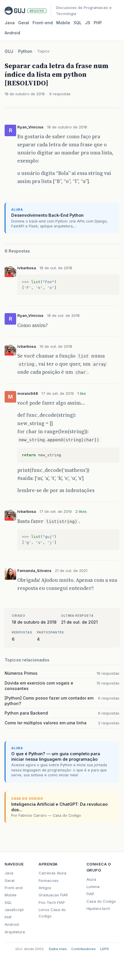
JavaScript (14, 909)
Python (25, 51)
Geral (23, 22)
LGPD (104, 949)
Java (10, 22)
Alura (91, 879)
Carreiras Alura (52, 873)
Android (12, 32)
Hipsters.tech (98, 908)
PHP (98, 22)
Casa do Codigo (101, 901)
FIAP (90, 893)
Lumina (93, 886)
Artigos (45, 887)
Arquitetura (15, 932)
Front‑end (43, 22)
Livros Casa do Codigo (52, 912)
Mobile (63, 22)
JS (87, 22)
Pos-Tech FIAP (52, 902)
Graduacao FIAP (53, 895)
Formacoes (49, 880)
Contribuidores (83, 949)
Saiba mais (58, 949)
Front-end (13, 887)
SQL (78, 22)
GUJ (9, 51)
